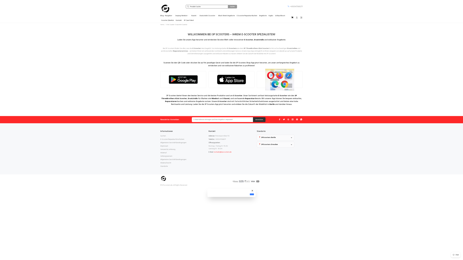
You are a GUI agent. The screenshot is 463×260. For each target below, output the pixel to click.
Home (162, 24)
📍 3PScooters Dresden (268, 144)
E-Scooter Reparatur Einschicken (172, 139)
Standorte (164, 166)
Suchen (163, 136)
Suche (232, 6)
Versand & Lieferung (167, 149)
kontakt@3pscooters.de (223, 152)
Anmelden (259, 119)
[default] (252, 194)
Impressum (164, 146)
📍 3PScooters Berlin (267, 137)
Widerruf (163, 152)
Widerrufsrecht (165, 163)
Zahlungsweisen (166, 156)
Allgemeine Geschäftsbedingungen (173, 142)
